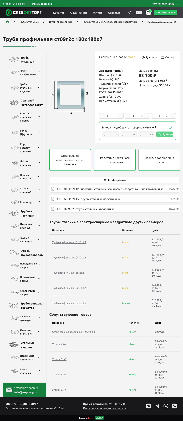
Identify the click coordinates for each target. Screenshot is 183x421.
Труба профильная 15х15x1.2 (69, 287)
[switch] (139, 12)
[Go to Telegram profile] (157, 406)
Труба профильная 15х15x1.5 (69, 302)
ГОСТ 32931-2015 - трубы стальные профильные (88, 198)
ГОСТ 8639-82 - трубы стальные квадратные (85, 208)
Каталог (58, 12)
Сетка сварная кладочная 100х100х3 (73, 331)
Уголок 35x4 (59, 389)
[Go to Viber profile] (174, 406)
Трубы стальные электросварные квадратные (109, 21)
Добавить (168, 134)
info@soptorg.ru (42, 3)
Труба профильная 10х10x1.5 (69, 242)
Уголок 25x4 (59, 344)
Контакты (114, 12)
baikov (85, 417)
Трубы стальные (29, 21)
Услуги (97, 12)
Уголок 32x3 (59, 359)
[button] (165, 3)
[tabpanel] (114, 198)
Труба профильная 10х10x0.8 (69, 257)
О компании (78, 12)
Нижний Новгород (163, 3)
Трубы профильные (60, 21)
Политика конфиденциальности (104, 408)
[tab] (114, 180)
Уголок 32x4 (59, 374)
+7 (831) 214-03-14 (14, 3)
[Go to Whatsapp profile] (166, 406)
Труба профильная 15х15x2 (68, 272)
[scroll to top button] (177, 391)
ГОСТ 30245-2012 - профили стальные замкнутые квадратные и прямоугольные (110, 188)
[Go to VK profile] (149, 406)
